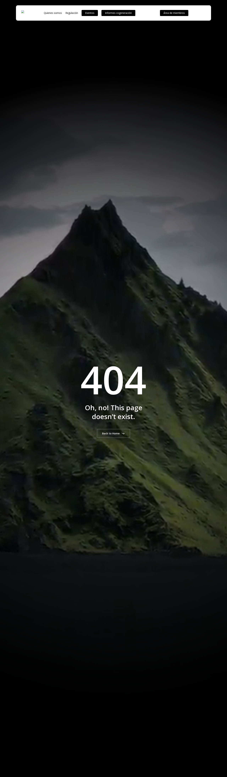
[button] (113, 433)
